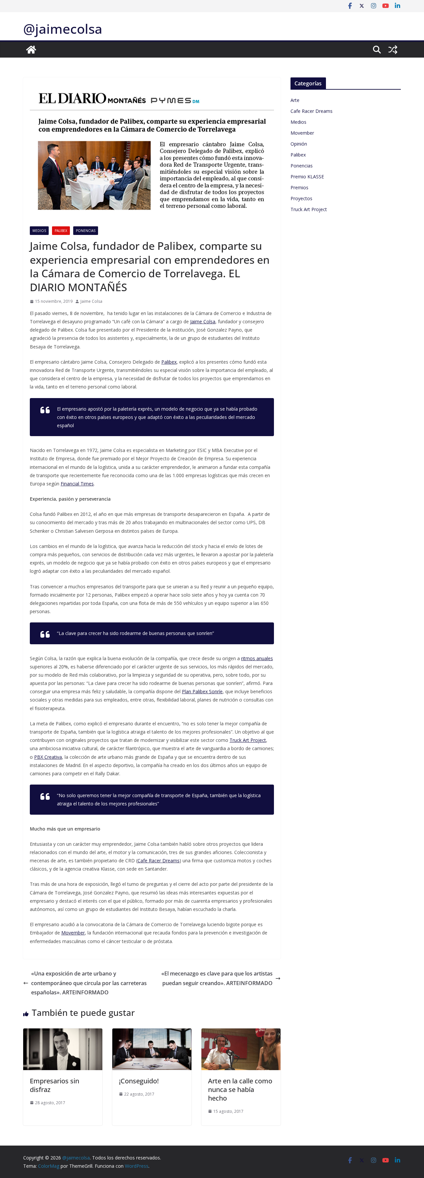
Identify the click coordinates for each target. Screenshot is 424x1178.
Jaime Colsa (91, 301)
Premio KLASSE (307, 176)
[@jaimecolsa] (31, 50)
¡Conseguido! (139, 1080)
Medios (39, 230)
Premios (299, 187)
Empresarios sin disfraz (54, 1085)
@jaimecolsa (62, 29)
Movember (302, 133)
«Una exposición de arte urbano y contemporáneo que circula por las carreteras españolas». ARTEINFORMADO (89, 983)
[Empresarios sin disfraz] (62, 1033)
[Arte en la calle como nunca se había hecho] (241, 1033)
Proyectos (301, 198)
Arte (295, 100)
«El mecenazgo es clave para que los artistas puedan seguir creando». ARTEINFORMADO (217, 978)
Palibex (61, 230)
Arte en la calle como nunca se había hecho (240, 1089)
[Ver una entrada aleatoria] (393, 50)
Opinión (299, 144)
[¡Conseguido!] (151, 1033)
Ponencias (85, 230)
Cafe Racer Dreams (312, 111)
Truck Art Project (309, 209)
